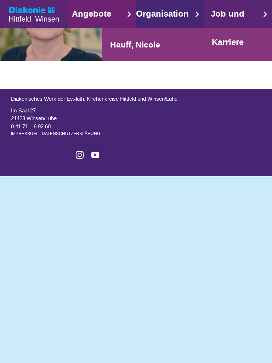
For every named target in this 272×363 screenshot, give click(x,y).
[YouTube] (92, 154)
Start (34, 14)
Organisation (159, 14)
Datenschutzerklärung (71, 133)
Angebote (91, 14)
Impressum (24, 133)
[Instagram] (77, 154)
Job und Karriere (227, 28)
